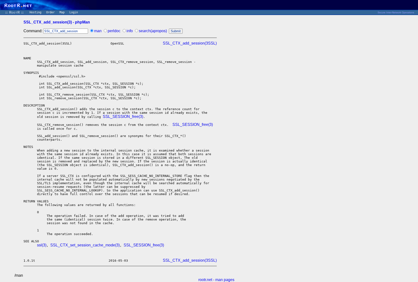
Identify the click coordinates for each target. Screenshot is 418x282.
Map (62, 12)
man (98, 31)
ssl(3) (41, 245)
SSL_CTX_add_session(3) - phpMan (56, 22)
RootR (14, 12)
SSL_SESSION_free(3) (123, 116)
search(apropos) (153, 31)
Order (50, 12)
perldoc (114, 31)
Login (73, 12)
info (130, 31)
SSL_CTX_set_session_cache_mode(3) (85, 245)
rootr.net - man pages (216, 280)
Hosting (35, 12)
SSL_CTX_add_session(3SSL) (190, 43)
